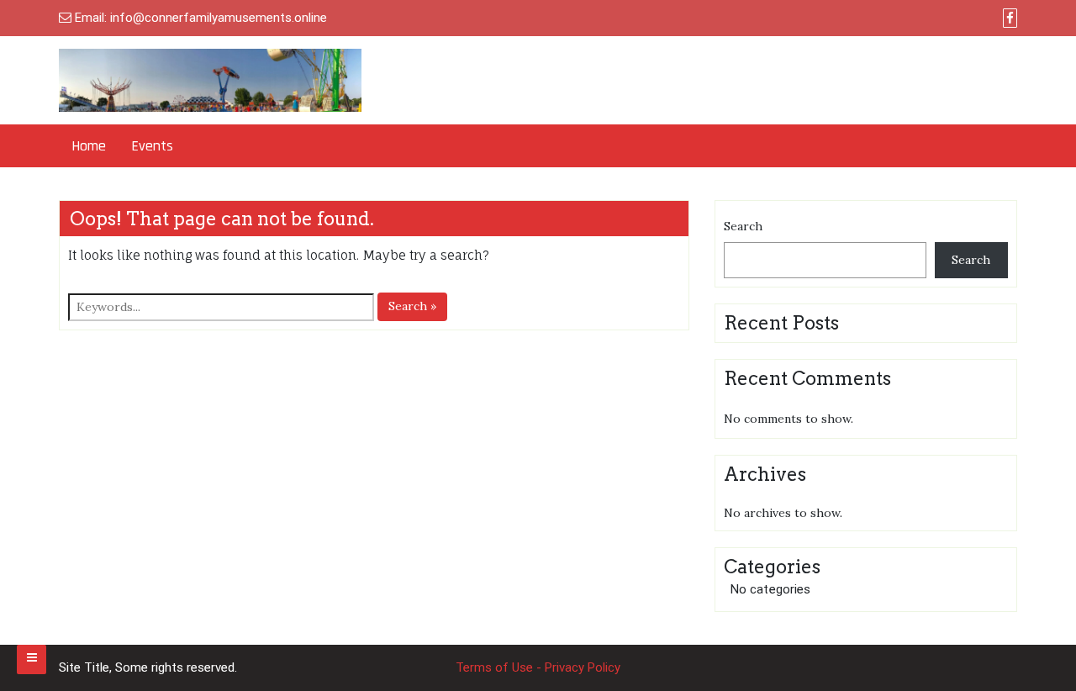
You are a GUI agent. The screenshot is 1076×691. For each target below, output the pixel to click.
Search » (412, 306)
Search (743, 226)
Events (152, 146)
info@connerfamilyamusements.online (218, 17)
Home (88, 146)
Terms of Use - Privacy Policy (538, 667)
